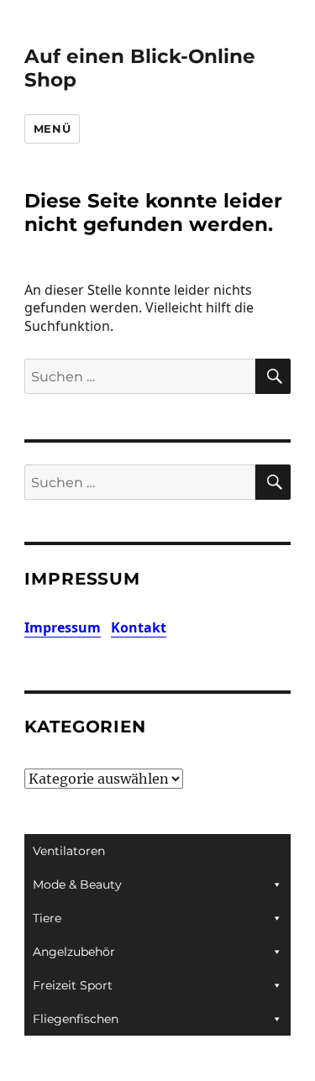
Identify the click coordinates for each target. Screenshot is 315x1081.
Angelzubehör (74, 951)
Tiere (47, 918)
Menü (52, 128)
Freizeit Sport (73, 985)
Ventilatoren (69, 850)
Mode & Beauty (77, 884)
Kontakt (138, 627)
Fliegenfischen (75, 1018)
